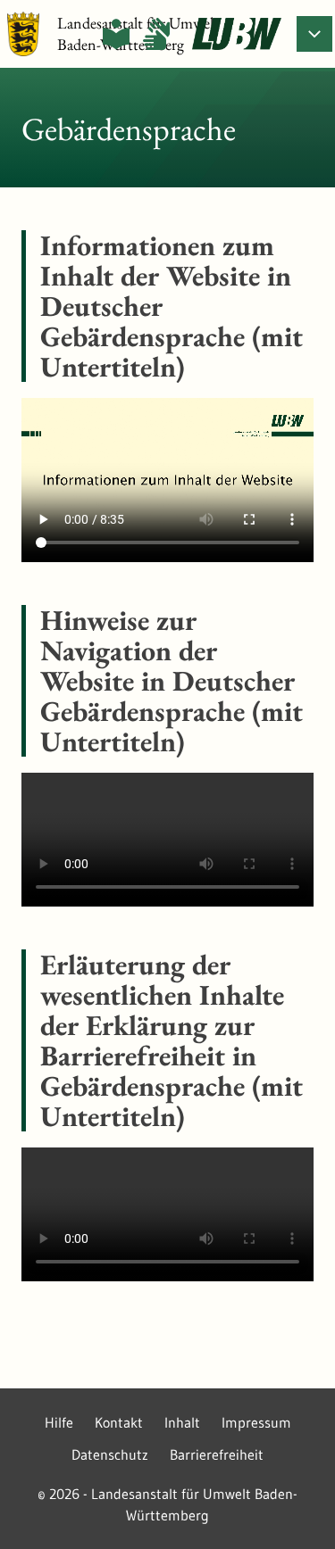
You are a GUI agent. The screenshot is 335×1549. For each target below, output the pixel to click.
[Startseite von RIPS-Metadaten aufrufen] (236, 34)
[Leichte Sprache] (116, 34)
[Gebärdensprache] (156, 34)
